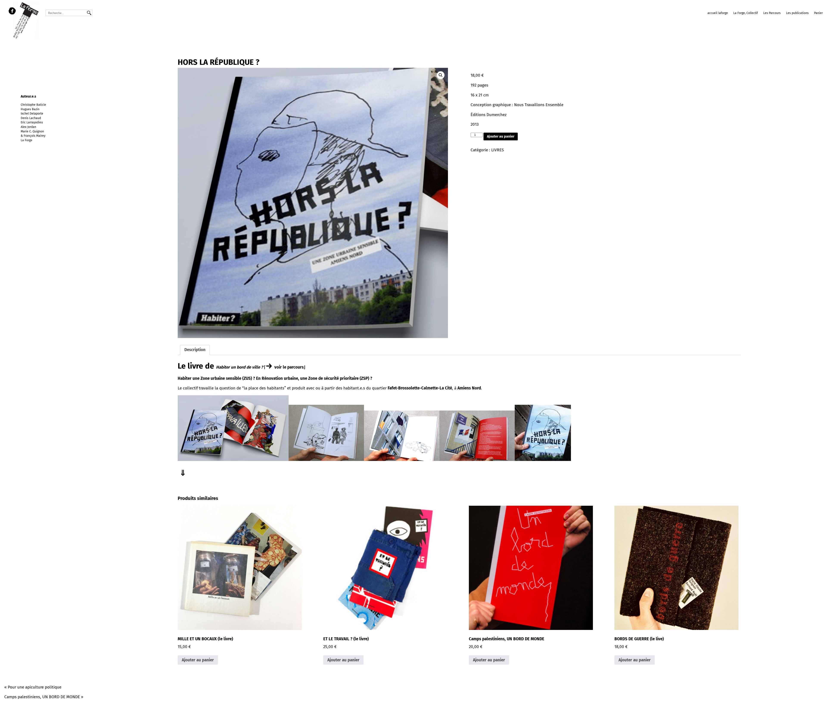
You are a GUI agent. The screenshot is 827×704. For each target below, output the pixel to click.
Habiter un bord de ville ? (240, 367)
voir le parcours (289, 367)
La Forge (26, 140)
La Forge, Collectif (745, 13)
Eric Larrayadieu (32, 122)
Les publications (797, 13)
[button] (441, 75)
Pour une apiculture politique (34, 687)
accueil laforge (717, 13)
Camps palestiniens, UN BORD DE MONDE (42, 696)
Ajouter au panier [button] (198, 659)
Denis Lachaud (31, 118)
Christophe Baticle (33, 105)
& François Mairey (33, 136)
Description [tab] (194, 349)
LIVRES (497, 149)
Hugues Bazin (30, 109)
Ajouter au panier (500, 136)
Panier (818, 13)
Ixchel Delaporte (32, 113)
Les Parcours (772, 13)
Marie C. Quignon (32, 131)
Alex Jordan (28, 127)
